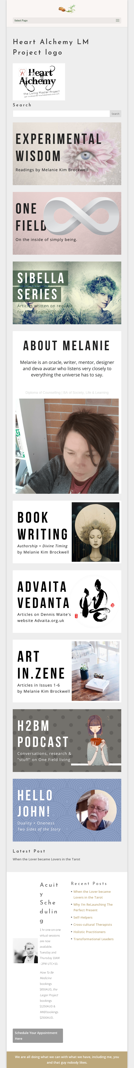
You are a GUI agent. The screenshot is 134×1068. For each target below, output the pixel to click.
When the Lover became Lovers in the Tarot (46, 859)
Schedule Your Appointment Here (36, 1035)
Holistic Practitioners (89, 932)
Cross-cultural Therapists (92, 924)
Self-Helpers (82, 917)
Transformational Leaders (93, 939)
